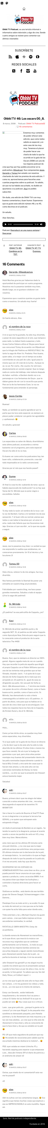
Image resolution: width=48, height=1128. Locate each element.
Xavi (11, 620)
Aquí (26, 189)
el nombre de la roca (20, 326)
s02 (43, 123)
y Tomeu (14, 173)
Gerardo (6, 173)
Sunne (12, 476)
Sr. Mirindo (14, 604)
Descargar (6, 233)
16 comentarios (25, 127)
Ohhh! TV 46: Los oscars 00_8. (24, 118)
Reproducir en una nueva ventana (24, 230)
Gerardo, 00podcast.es (21, 272)
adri (11, 790)
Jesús (42, 170)
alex (11, 310)
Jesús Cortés (15, 396)
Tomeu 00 (14, 564)
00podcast (18, 170)
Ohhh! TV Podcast (34, 123)
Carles (12, 433)
